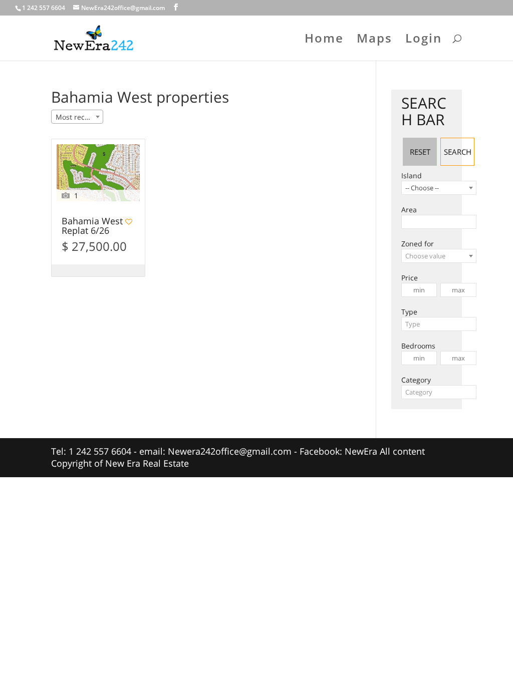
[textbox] (438, 256)
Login (423, 40)
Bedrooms (418, 346)
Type (409, 311)
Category (416, 380)
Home (324, 40)
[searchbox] (407, 221)
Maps (374, 40)
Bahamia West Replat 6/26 (92, 226)
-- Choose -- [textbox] (422, 187)
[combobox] (77, 117)
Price (409, 277)
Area (409, 209)
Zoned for (417, 243)
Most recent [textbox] (76, 117)
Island (411, 175)
